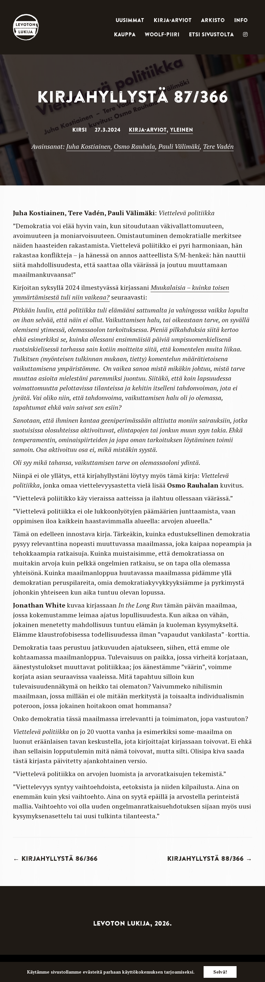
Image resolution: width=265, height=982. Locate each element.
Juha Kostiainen (88, 146)
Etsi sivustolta (211, 34)
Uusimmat (130, 20)
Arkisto (213, 20)
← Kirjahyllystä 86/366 (55, 858)
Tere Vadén (218, 146)
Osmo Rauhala (134, 146)
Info (241, 20)
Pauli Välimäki (179, 146)
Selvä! (220, 972)
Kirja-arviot (173, 20)
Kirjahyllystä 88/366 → (209, 858)
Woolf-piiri (162, 34)
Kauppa (124, 34)
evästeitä (92, 972)
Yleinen (181, 130)
